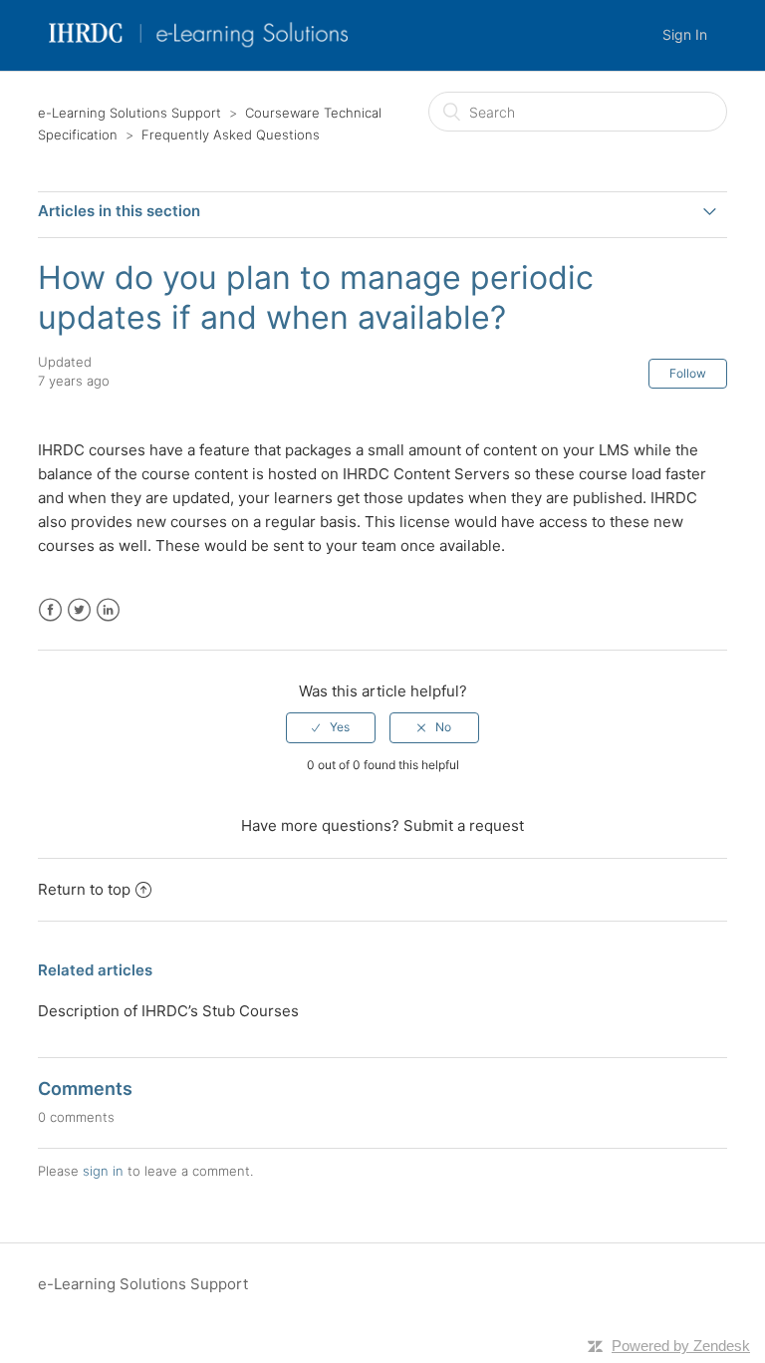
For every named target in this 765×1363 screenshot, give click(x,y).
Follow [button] (687, 373)
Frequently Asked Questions (230, 134)
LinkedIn (108, 610)
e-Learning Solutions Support (129, 113)
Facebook (50, 610)
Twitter (79, 610)
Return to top (84, 889)
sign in (103, 1171)
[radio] (331, 727)
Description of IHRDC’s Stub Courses (168, 1010)
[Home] (199, 45)
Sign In (684, 34)
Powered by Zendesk (681, 1345)
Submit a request (463, 825)
